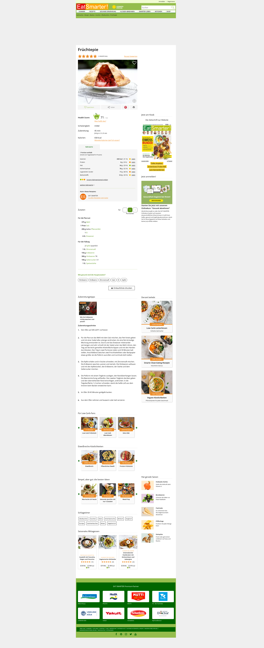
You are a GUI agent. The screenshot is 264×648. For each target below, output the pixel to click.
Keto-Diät (126, 433)
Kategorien (109, 630)
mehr (133, 159)
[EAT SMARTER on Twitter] (130, 634)
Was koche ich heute (89, 499)
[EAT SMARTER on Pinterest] (121, 634)
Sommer (82, 11)
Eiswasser (90, 236)
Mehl (88, 222)
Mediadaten (101, 630)
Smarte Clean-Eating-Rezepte (157, 363)
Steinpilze (159, 534)
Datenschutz (121, 628)
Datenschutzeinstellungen (135, 628)
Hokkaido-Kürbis (162, 482)
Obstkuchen (83, 519)
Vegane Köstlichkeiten (157, 397)
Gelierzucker (91, 260)
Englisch (129, 519)
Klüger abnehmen (127, 11)
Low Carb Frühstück (89, 433)
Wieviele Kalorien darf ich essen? (107, 140)
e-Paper (169, 161)
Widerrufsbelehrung (151, 628)
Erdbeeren (90, 253)
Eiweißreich (89, 466)
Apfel (124, 280)
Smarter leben (144, 11)
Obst (100, 519)
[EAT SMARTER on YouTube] (135, 634)
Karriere (89, 628)
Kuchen (93, 519)
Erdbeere (93, 280)
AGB (107, 628)
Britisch (120, 519)
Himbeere (83, 280)
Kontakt (102, 628)
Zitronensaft (91, 249)
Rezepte (92, 11)
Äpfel (88, 246)
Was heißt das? (100, 121)
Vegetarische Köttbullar (107, 559)
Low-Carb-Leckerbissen (157, 328)
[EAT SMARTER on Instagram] (126, 634)
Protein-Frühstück (126, 466)
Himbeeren (90, 256)
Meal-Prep (126, 499)
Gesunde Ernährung (108, 11)
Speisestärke (91, 263)
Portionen (130, 213)
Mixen (103, 523)
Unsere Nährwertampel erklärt (97, 180)
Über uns (82, 628)
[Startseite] (92, 7)
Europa (81, 523)
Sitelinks (95, 628)
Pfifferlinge (160, 521)
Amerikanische (110, 519)
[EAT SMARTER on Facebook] (116, 634)
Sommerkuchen (92, 523)
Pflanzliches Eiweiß (107, 466)
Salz (87, 225)
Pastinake (159, 508)
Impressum (113, 628)
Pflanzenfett (96, 229)
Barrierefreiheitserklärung (88, 630)
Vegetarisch (112, 523)
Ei (87, 232)
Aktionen (158, 11)
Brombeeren (160, 495)
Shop (169, 11)
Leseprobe (145, 161)
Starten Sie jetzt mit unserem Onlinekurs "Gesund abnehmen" (155, 206)
